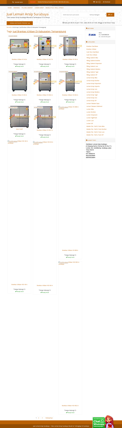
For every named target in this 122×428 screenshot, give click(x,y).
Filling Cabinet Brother (93, 60)
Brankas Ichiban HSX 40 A (19, 284)
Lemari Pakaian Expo (92, 103)
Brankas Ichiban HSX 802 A (70, 405)
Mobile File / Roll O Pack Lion (95, 132)
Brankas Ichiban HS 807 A (45, 130)
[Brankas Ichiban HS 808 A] (70, 177)
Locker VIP (89, 123)
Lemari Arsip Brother (92, 80)
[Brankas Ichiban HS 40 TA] (44, 46)
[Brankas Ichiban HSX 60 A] (44, 212)
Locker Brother (91, 112)
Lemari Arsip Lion (91, 89)
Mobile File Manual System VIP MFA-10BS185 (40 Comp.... (54, 2)
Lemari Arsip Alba (91, 78)
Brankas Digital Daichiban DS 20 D (47, 10)
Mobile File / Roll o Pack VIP (95, 135)
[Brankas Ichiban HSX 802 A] (70, 332)
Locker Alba (90, 109)
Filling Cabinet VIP (91, 75)
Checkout (107, 2)
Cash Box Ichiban (91, 55)
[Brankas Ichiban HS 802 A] (44, 82)
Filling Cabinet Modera (93, 69)
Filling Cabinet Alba (92, 58)
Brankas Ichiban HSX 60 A (45, 285)
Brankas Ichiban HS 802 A (45, 95)
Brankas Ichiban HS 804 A (70, 95)
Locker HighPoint (91, 118)
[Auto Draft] (19, 117)
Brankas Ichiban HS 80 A (19, 95)
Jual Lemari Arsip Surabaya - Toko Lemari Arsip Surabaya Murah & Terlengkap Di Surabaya (61, 426)
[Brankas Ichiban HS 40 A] (19, 46)
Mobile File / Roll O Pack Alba (95, 126)
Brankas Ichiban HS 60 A (70, 59)
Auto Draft (19, 129)
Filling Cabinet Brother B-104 (46, 26)
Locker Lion (90, 120)
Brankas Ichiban (91, 49)
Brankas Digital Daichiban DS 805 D (47, 14)
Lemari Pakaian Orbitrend (94, 106)
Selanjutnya (49, 418)
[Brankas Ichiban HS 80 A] (19, 82)
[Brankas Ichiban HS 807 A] (44, 117)
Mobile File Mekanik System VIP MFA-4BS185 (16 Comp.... (54, 30)
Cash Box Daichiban (92, 52)
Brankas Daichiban (92, 46)
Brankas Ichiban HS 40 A (19, 59)
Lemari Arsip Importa (93, 86)
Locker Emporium (91, 115)
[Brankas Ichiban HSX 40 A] (19, 211)
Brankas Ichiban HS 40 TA (45, 59)
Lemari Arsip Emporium (93, 83)
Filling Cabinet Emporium (94, 63)
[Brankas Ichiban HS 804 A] (70, 82)
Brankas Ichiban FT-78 (44, 22)
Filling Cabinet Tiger (92, 72)
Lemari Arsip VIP (91, 100)
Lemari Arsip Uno (91, 98)
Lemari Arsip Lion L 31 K (44, 18)
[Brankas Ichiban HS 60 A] (70, 46)
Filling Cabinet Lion (92, 66)
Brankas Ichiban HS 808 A (70, 250)
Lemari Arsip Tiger (92, 95)
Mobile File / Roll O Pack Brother (96, 129)
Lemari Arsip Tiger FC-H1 (45, 6)
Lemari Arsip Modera (92, 92)
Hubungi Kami (20, 67)
